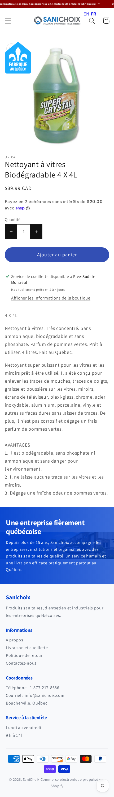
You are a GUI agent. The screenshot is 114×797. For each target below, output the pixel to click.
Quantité (13, 219)
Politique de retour (24, 655)
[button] (8, 21)
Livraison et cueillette (27, 647)
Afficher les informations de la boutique (50, 298)
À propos (14, 640)
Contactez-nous (21, 663)
